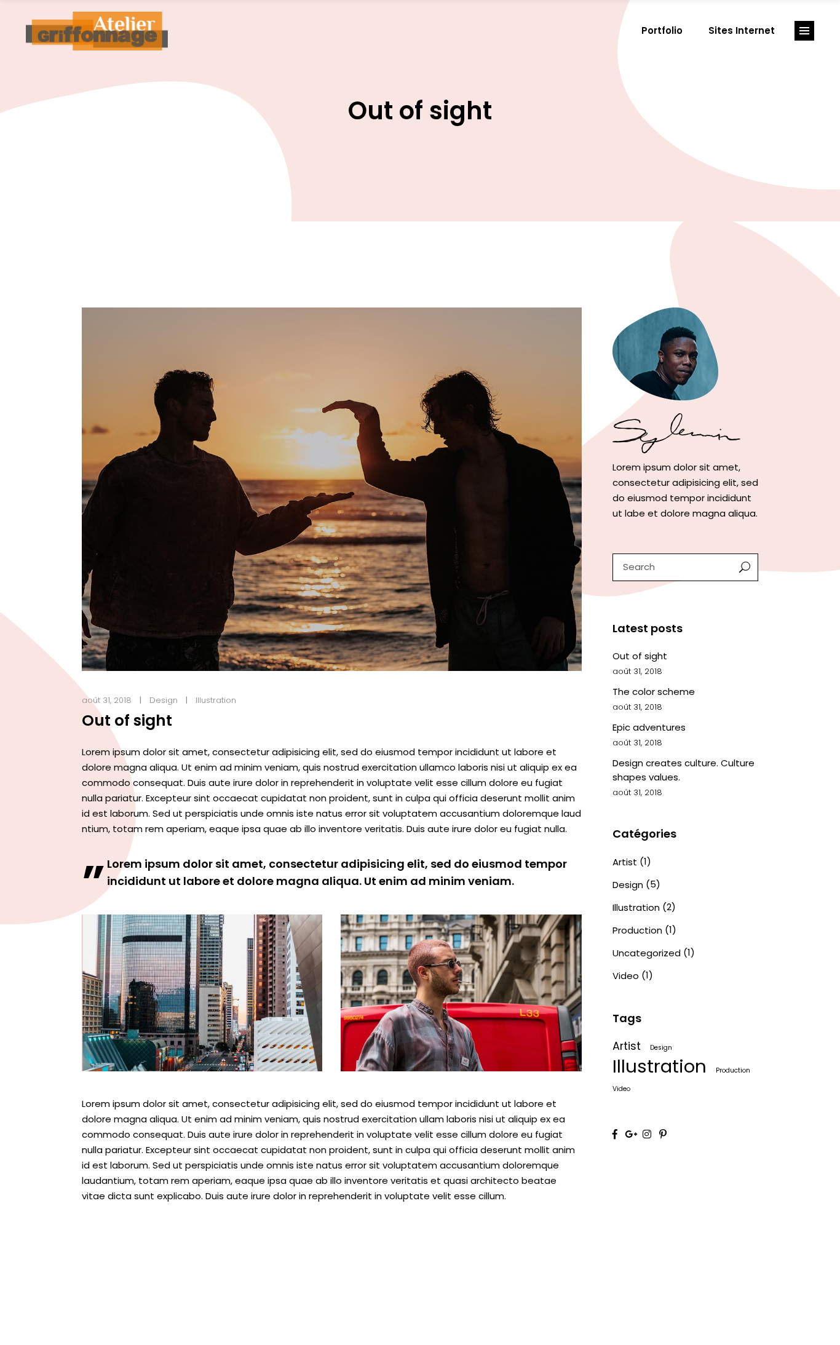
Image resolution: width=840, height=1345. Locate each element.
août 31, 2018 (107, 700)
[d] (202, 993)
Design (163, 700)
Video (625, 975)
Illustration (216, 700)
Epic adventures (649, 727)
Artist (624, 861)
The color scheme (653, 691)
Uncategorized (646, 952)
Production (637, 930)
